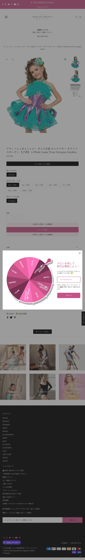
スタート (69, 295)
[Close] (79, 253)
